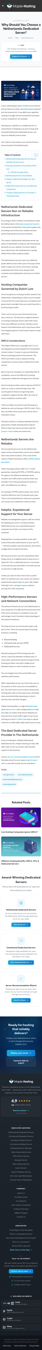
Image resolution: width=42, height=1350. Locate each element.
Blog (16, 38)
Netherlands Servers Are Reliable (19, 176)
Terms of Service (20, 1346)
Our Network (21, 1201)
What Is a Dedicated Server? (21, 1234)
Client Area (7, 1346)
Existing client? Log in (22, 1285)
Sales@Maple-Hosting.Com (22, 1277)
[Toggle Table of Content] (34, 155)
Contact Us (21, 1217)
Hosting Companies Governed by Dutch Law (21, 167)
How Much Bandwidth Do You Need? (21, 1238)
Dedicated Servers (27, 38)
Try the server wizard (22, 1281)
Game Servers (21, 1168)
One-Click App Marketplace (21, 1176)
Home (10, 38)
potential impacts (27, 109)
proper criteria (7, 431)
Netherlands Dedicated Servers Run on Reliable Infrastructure (21, 160)
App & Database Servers (21, 1172)
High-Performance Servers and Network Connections (21, 187)
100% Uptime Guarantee (21, 1205)
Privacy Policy (34, 1346)
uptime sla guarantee (9, 784)
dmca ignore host (8, 775)
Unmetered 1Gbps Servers (21, 1140)
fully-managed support (18, 585)
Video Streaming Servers (21, 1152)
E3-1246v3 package (22, 719)
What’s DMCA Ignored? (21, 1246)
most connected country (29, 224)
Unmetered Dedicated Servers (21, 1136)
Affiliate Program (21, 1213)
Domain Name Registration (21, 1180)
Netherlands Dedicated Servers (21, 1132)
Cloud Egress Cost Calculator (21, 1230)
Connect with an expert (21, 1062)
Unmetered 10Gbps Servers (21, 1144)
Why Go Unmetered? (21, 1242)
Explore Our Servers (19, 56)
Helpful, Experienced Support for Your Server (20, 180)
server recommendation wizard (21, 757)
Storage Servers (21, 1160)
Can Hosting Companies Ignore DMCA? (19, 832)
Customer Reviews (21, 1209)
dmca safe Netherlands (25, 775)
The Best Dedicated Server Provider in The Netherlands (21, 194)
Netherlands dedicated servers (12, 779)
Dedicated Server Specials (21, 1148)
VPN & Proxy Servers (21, 1156)
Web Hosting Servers (21, 1164)
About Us (21, 1193)
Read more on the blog (20, 1250)
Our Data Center (21, 1197)
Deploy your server (19, 1053)
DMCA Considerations (19, 172)
